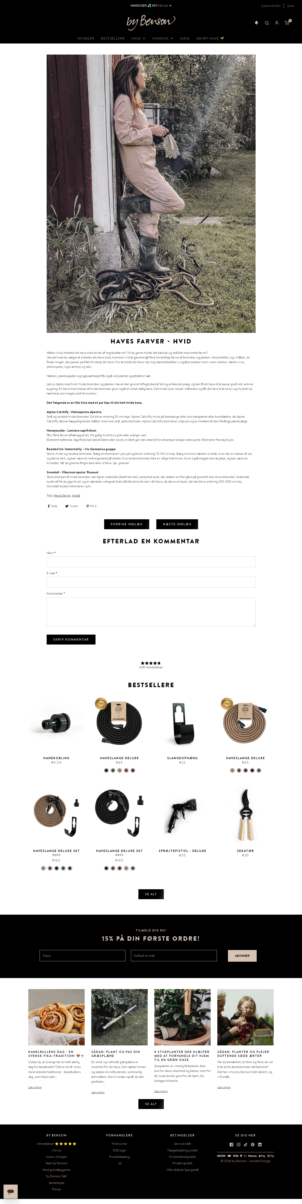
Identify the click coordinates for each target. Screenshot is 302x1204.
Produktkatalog (119, 1157)
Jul (119, 1163)
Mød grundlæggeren (56, 1170)
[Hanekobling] (56, 722)
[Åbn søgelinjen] (267, 22)
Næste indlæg (177, 524)
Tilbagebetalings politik (182, 1150)
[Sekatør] (245, 815)
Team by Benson (56, 1163)
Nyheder (86, 38)
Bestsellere (113, 38)
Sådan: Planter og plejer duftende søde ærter (243, 1054)
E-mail (52, 573)
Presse (56, 1189)
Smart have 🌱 (210, 38)
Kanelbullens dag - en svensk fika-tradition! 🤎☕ (56, 1054)
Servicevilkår (182, 1143)
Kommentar (56, 593)
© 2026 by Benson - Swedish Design (246, 1161)
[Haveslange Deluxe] (119, 722)
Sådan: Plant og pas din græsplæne (115, 1054)
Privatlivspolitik (182, 1163)
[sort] (106, 770)
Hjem (185, 38)
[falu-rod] (133, 770)
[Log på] (276, 23)
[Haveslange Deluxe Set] (56, 815)
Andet (76, 495)
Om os (56, 1150)
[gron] (113, 770)
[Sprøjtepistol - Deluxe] (182, 815)
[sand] (119, 770)
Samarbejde (56, 1183)
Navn (51, 553)
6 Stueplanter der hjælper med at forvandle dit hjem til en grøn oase (182, 1056)
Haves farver (62, 495)
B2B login (119, 1150)
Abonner (242, 956)
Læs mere (35, 1087)
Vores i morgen (56, 1157)
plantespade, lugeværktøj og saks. (69, 366)
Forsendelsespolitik (182, 1157)
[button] (256, 22)
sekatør (222, 362)
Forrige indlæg (127, 524)
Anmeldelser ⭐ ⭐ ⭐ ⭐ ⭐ (56, 1143)
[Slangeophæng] (182, 722)
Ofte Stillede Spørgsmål (182, 1170)
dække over (236, 362)
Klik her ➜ (165, 5)
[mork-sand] (126, 770)
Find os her (119, 1143)
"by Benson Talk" (56, 1176)
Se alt (151, 894)
